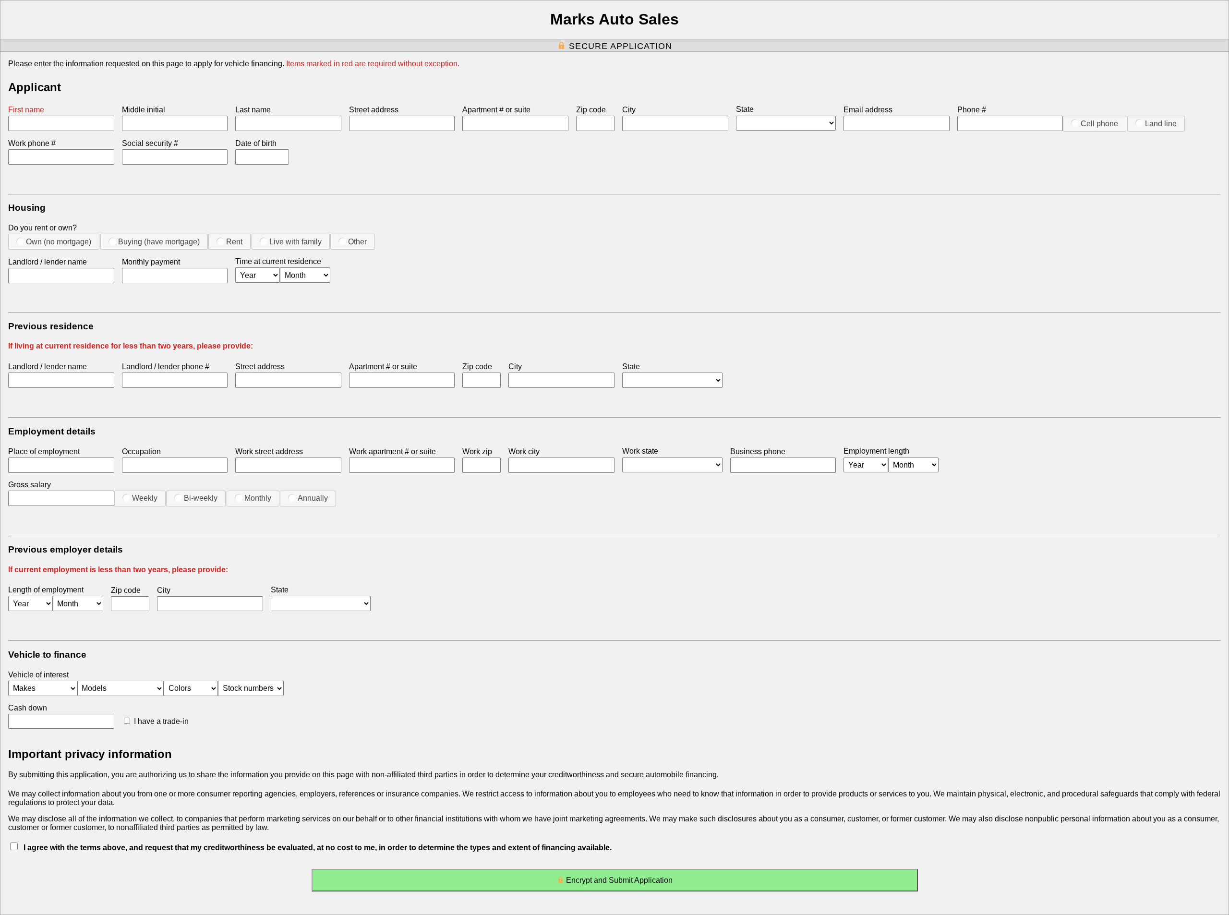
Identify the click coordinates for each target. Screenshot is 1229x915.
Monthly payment (151, 262)
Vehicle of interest (38, 675)
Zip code (591, 110)
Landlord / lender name (47, 262)
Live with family (295, 242)
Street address (373, 110)
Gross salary (29, 485)
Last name (253, 110)
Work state (640, 451)
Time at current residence (278, 261)
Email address (867, 110)
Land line (1161, 124)
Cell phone (1099, 124)
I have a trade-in (161, 721)
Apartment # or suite (496, 110)
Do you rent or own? (42, 228)
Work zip (477, 451)
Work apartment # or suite (392, 451)
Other (357, 242)
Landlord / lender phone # (165, 366)
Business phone (757, 451)
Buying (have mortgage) (159, 242)
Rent (234, 242)
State (745, 109)
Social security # (150, 143)
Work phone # (32, 143)
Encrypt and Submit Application (619, 880)
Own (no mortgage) (58, 242)
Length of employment (46, 590)
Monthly (257, 498)
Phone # (971, 110)
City (629, 110)
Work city (524, 451)
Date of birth (256, 143)
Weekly (144, 498)
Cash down (27, 708)
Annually (313, 498)
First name (26, 110)
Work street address (269, 451)
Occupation (141, 451)
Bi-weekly (200, 498)
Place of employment (44, 451)
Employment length (876, 451)
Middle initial (143, 110)
